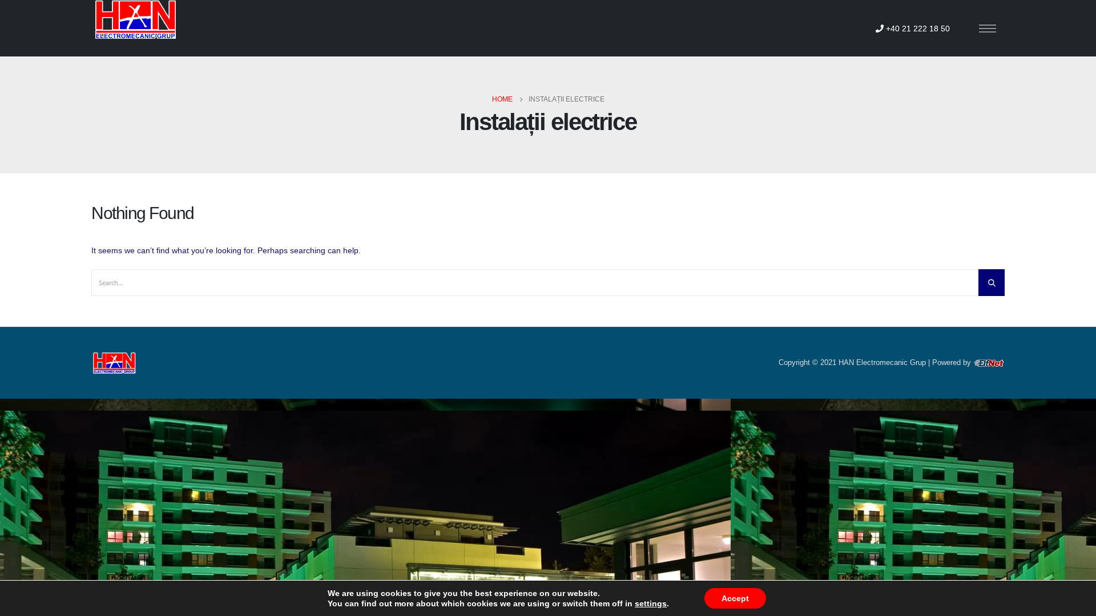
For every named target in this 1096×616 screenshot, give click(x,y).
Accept (735, 598)
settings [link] (651, 603)
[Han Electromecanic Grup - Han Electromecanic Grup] (134, 19)
